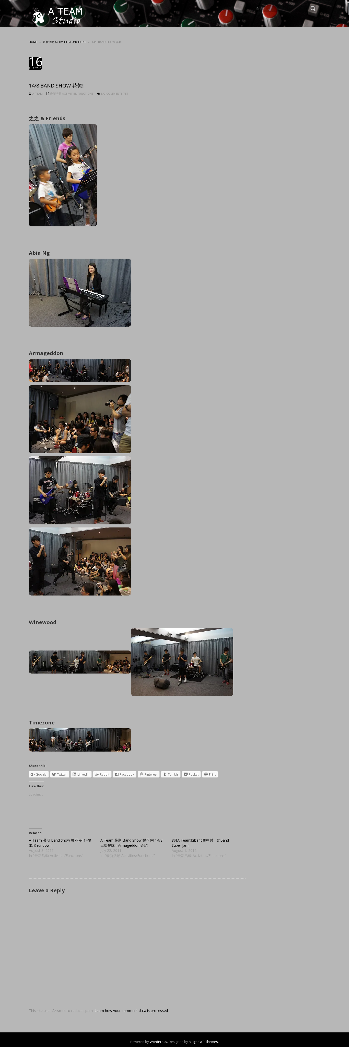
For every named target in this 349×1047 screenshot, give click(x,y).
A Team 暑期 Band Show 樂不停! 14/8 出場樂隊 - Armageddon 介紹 (131, 843)
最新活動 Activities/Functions (64, 42)
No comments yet (114, 93)
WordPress (158, 1041)
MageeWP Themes (203, 1041)
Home (33, 42)
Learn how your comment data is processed (131, 1010)
